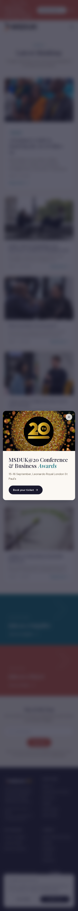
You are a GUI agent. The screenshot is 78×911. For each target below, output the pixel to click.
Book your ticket (23, 490)
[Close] (69, 417)
